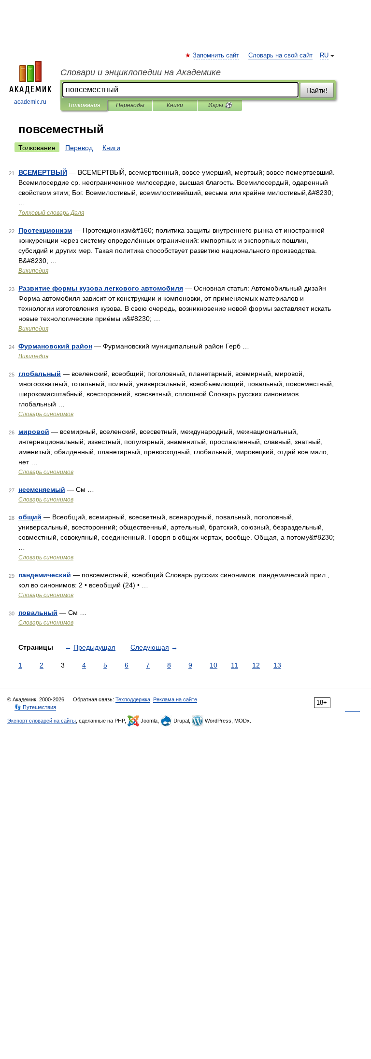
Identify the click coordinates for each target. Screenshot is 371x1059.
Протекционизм (45, 230)
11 (234, 665)
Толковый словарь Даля (51, 212)
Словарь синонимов (45, 414)
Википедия (33, 270)
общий (30, 517)
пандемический (44, 575)
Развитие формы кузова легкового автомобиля (100, 288)
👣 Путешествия (35, 707)
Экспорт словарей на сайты (41, 721)
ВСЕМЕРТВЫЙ (42, 172)
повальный (37, 612)
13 (277, 665)
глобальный (39, 373)
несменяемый (41, 489)
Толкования (84, 105)
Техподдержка (132, 699)
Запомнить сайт (216, 55)
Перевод (79, 148)
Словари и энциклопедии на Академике (140, 72)
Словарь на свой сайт (280, 55)
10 (213, 665)
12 (256, 665)
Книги (175, 105)
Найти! (317, 90)
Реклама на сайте (175, 699)
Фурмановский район (55, 346)
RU (324, 55)
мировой (33, 431)
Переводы (130, 105)
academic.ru (30, 101)
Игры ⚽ (220, 105)
